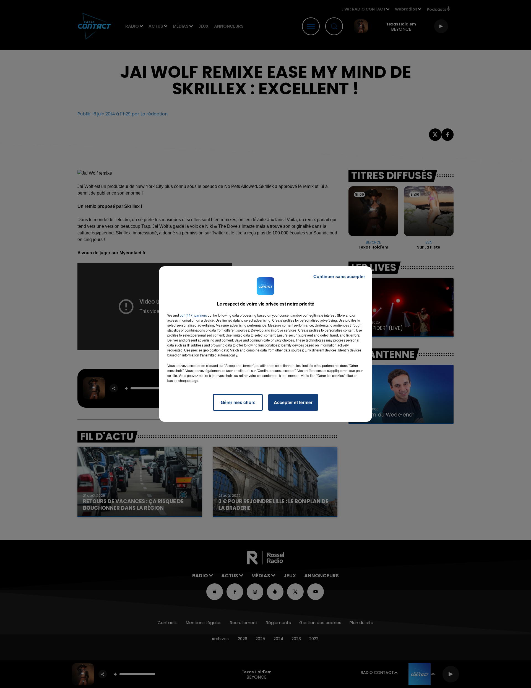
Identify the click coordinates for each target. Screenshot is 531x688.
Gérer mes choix (238, 402)
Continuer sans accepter (339, 276)
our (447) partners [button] (193, 315)
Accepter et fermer (293, 402)
